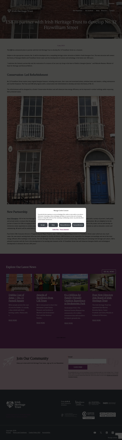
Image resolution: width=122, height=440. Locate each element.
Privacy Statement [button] (64, 229)
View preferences (65, 225)
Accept (43, 225)
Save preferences (78, 225)
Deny (53, 225)
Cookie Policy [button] (55, 229)
